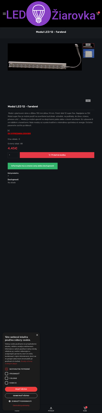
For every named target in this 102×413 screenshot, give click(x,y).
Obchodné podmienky (21, 405)
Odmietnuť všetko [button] (21, 396)
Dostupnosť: (13, 180)
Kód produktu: (13, 173)
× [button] (37, 335)
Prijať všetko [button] (21, 389)
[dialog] (21, 371)
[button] (97, 13)
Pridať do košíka (58, 155)
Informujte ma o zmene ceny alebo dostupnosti (32, 166)
